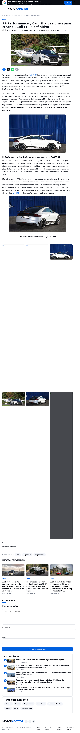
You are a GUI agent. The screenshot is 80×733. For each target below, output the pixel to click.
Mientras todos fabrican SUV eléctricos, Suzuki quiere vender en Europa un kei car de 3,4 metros (43, 688)
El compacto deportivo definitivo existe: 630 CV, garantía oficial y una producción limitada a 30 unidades (37, 586)
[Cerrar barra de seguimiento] (76, 3)
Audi (8, 15)
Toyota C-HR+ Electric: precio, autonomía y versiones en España (40, 660)
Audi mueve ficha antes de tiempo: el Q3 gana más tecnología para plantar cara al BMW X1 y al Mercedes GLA (61, 586)
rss (33, 721)
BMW (16, 708)
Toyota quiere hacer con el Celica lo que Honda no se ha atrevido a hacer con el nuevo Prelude (43, 674)
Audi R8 (16, 193)
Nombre (6, 628)
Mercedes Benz (27, 708)
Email (5, 637)
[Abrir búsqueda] (76, 8)
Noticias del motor (55, 704)
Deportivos (27, 555)
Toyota (17, 704)
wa (13, 69)
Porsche (8, 704)
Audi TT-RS (33, 75)
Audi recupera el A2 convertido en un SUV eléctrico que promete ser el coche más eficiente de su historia (13, 586)
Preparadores (39, 555)
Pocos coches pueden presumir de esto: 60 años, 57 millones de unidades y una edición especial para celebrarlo (40, 681)
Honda (8, 708)
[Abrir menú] (4, 9)
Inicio (3, 15)
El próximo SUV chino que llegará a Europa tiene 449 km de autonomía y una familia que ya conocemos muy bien (43, 666)
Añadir (68, 3)
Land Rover (41, 704)
